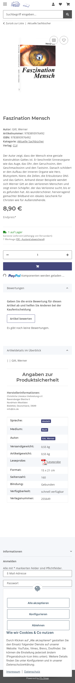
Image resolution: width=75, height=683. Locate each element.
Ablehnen (38, 625)
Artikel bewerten (21, 318)
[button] (53, 4)
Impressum (13, 671)
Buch (44, 429)
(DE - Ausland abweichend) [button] (30, 239)
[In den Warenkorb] (37, 266)
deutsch (46, 421)
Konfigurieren (38, 614)
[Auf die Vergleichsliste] (54, 40)
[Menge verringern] (7, 255)
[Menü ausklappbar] (5, 2)
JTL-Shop (44, 678)
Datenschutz (32, 671)
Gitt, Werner (48, 438)
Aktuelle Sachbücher (30, 141)
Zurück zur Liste (15, 23)
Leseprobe (54, 462)
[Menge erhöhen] (67, 255)
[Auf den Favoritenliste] (64, 40)
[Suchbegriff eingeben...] (67, 14)
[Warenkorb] (68, 4)
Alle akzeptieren (38, 603)
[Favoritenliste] (60, 4)
